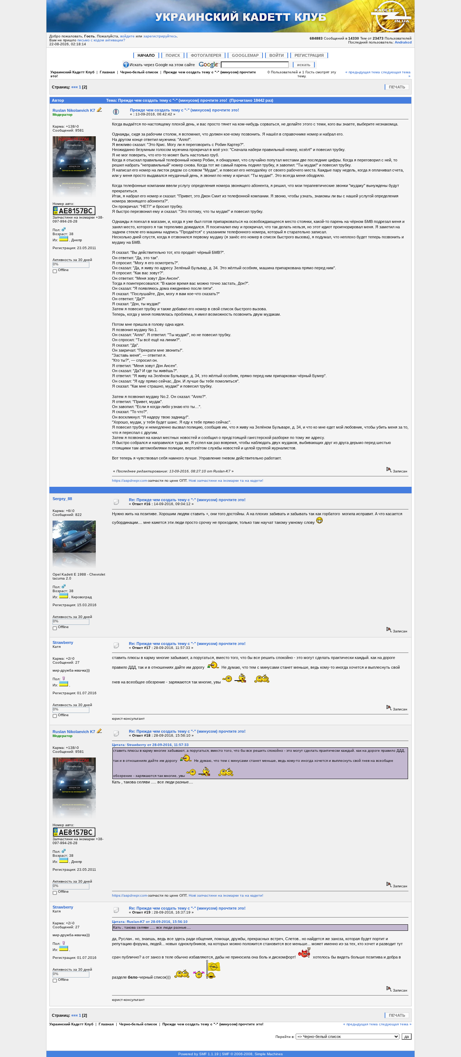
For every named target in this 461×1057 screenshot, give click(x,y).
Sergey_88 (62, 499)
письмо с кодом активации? (101, 40)
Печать (397, 87)
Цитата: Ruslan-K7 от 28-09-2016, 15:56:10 (150, 922)
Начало (146, 55)
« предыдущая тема (362, 72)
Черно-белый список (139, 72)
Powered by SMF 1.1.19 (198, 1054)
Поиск (173, 55)
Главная (107, 72)
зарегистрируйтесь (160, 36)
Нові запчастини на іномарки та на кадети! (226, 480)
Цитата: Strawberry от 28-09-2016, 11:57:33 (150, 745)
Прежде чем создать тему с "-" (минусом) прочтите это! (184, 110)
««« (74, 87)
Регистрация (309, 55)
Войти (276, 55)
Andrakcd (403, 42)
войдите (127, 36)
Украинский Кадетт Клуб (72, 72)
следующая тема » (395, 1024)
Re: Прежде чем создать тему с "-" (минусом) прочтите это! (187, 500)
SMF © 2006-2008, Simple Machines (252, 1054)
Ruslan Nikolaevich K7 (74, 110)
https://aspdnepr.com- (130, 480)
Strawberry (63, 642)
